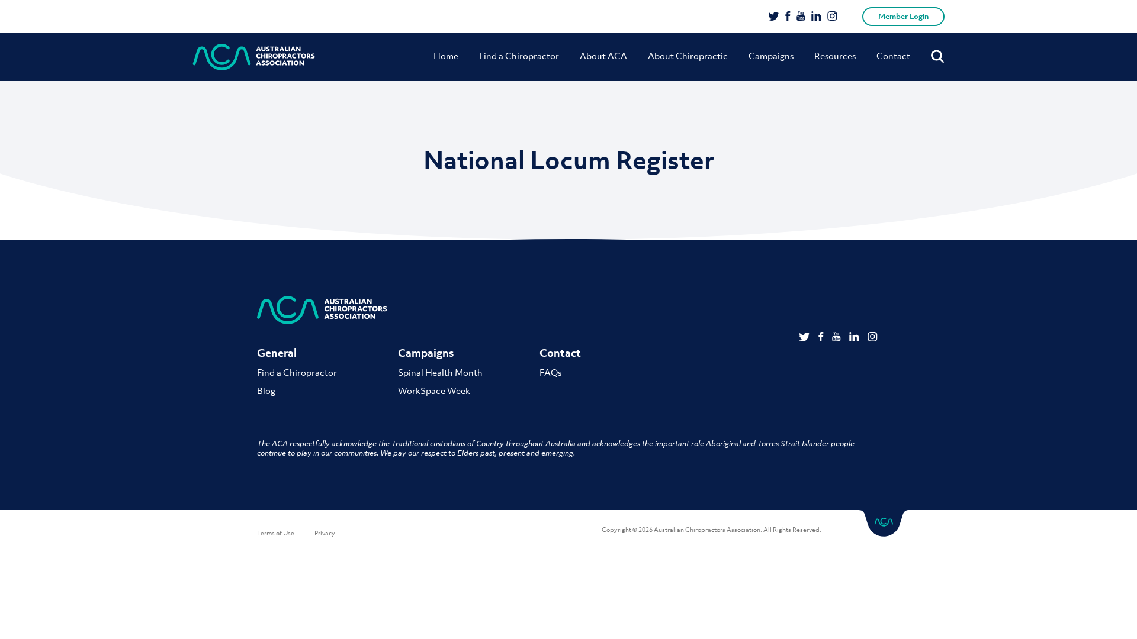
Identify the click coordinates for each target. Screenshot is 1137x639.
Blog (266, 390)
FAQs (550, 372)
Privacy (324, 533)
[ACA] (254, 57)
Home (445, 56)
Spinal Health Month (440, 372)
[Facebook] (788, 17)
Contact (893, 56)
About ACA (603, 56)
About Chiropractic (688, 56)
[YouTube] (800, 17)
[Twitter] (773, 17)
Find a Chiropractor (519, 56)
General (277, 353)
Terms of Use (275, 533)
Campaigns (771, 56)
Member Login (903, 16)
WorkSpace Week (434, 390)
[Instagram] (832, 17)
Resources (835, 56)
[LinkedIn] (816, 17)
